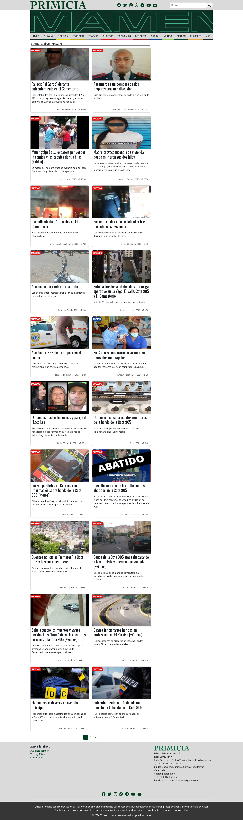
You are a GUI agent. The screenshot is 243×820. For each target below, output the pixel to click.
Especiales (124, 36)
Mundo (168, 36)
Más (208, 36)
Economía (78, 36)
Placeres (195, 36)
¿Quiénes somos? (39, 750)
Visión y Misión (38, 754)
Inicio (36, 36)
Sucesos (108, 36)
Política (63, 36)
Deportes (141, 36)
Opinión (181, 36)
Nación (155, 36)
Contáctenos (37, 757)
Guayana (48, 36)
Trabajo (93, 36)
